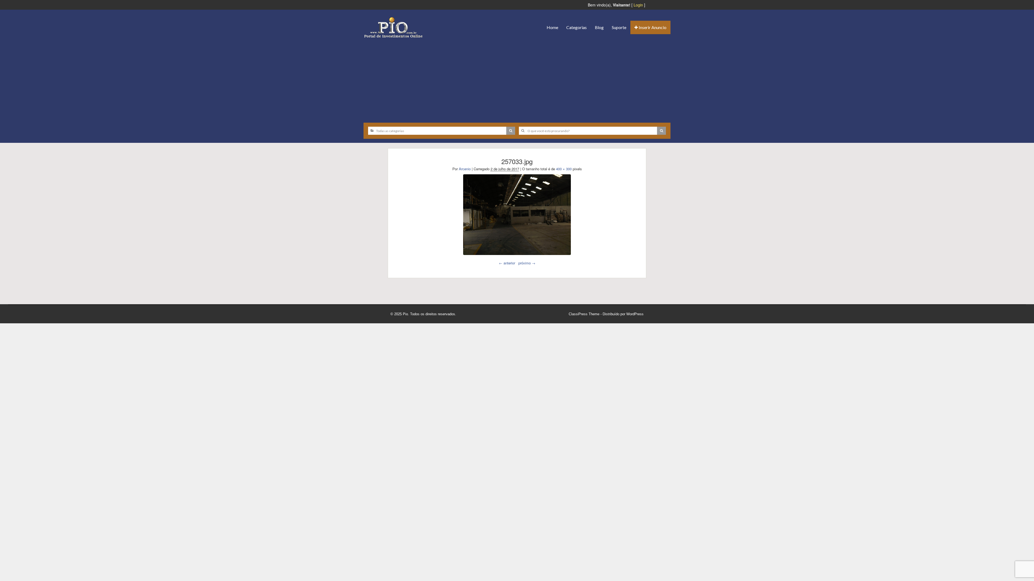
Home (552, 27)
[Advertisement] (517, 78)
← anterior (507, 262)
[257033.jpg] (517, 214)
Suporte (619, 27)
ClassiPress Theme (584, 314)
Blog (599, 27)
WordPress (635, 314)
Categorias (576, 27)
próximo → (526, 262)
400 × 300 (564, 168)
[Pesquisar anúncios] (510, 131)
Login (638, 5)
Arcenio (465, 168)
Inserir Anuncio (652, 27)
